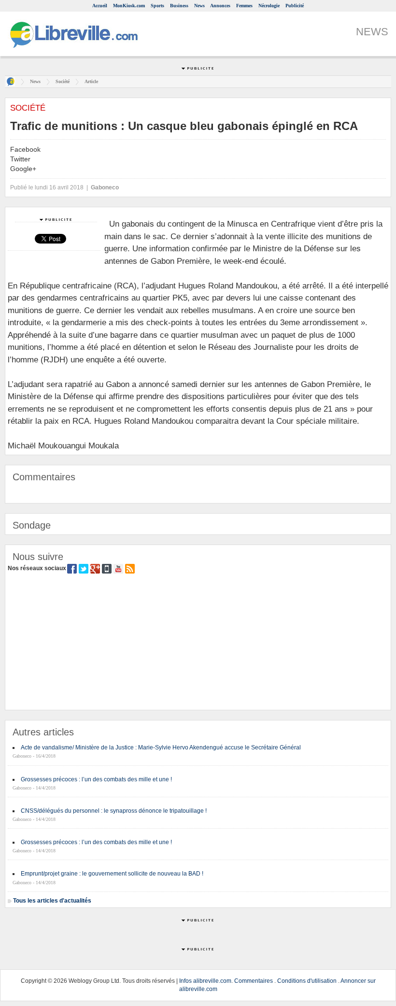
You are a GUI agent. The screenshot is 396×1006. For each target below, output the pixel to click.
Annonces (220, 5)
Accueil (99, 5)
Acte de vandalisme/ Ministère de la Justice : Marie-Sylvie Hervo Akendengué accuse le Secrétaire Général (161, 747)
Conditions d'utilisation (307, 980)
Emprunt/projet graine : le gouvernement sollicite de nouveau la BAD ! (112, 873)
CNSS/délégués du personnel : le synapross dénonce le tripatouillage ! (114, 810)
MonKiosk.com (129, 5)
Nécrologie (269, 5)
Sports (157, 5)
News (199, 5)
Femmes (244, 5)
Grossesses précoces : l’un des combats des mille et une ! (96, 779)
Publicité (294, 5)
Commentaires (253, 980)
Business (179, 5)
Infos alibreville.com (205, 980)
